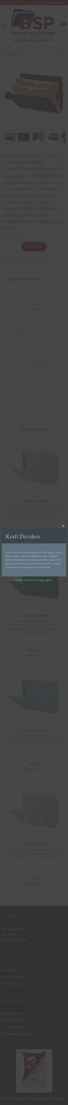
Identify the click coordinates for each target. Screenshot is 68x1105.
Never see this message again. (34, 580)
